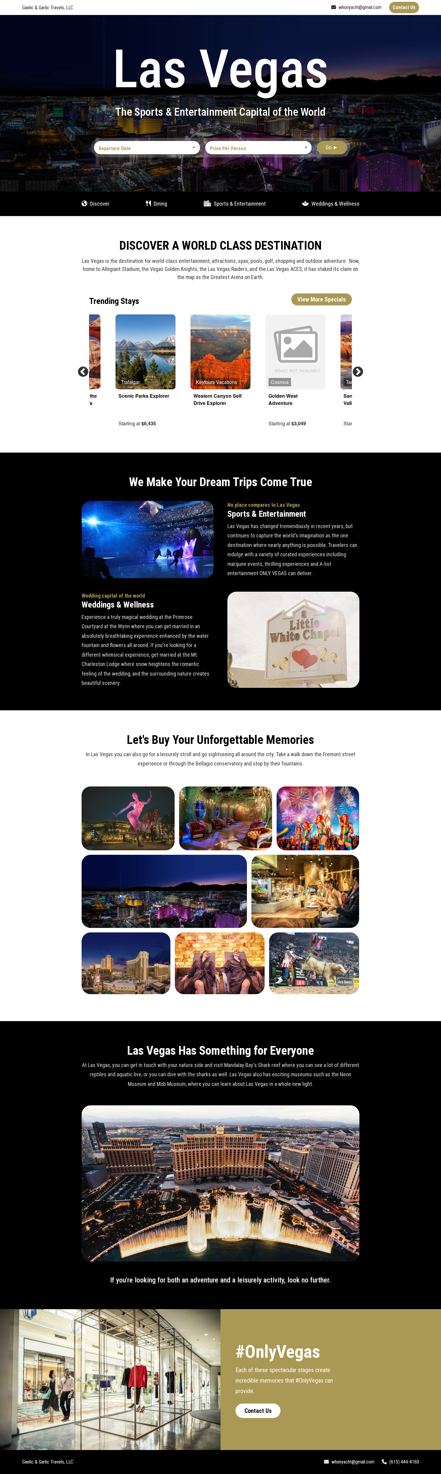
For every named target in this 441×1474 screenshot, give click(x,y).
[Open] (194, 147)
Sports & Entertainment (239, 203)
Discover (99, 203)
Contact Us (258, 1410)
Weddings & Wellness (334, 203)
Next (355, 369)
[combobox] (142, 148)
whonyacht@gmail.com (360, 7)
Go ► (332, 147)
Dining (159, 203)
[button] (258, 147)
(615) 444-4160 (403, 1462)
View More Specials (321, 299)
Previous (80, 369)
